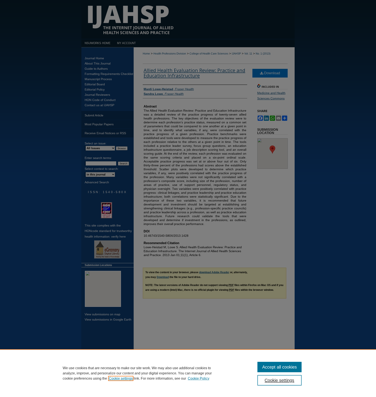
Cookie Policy (198, 378)
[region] (188, 373)
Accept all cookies (279, 367)
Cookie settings (121, 378)
